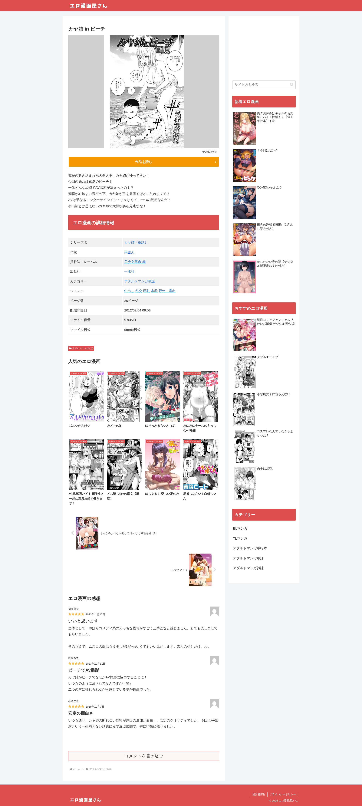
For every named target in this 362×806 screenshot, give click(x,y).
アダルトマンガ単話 (139, 281)
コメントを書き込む (143, 756)
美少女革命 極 (135, 262)
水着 (154, 291)
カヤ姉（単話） (136, 242)
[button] (291, 84)
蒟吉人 (129, 252)
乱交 (138, 291)
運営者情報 (258, 794)
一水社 (129, 271)
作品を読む (143, 162)
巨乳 (146, 291)
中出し (129, 291)
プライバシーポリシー (282, 794)
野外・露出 (167, 291)
